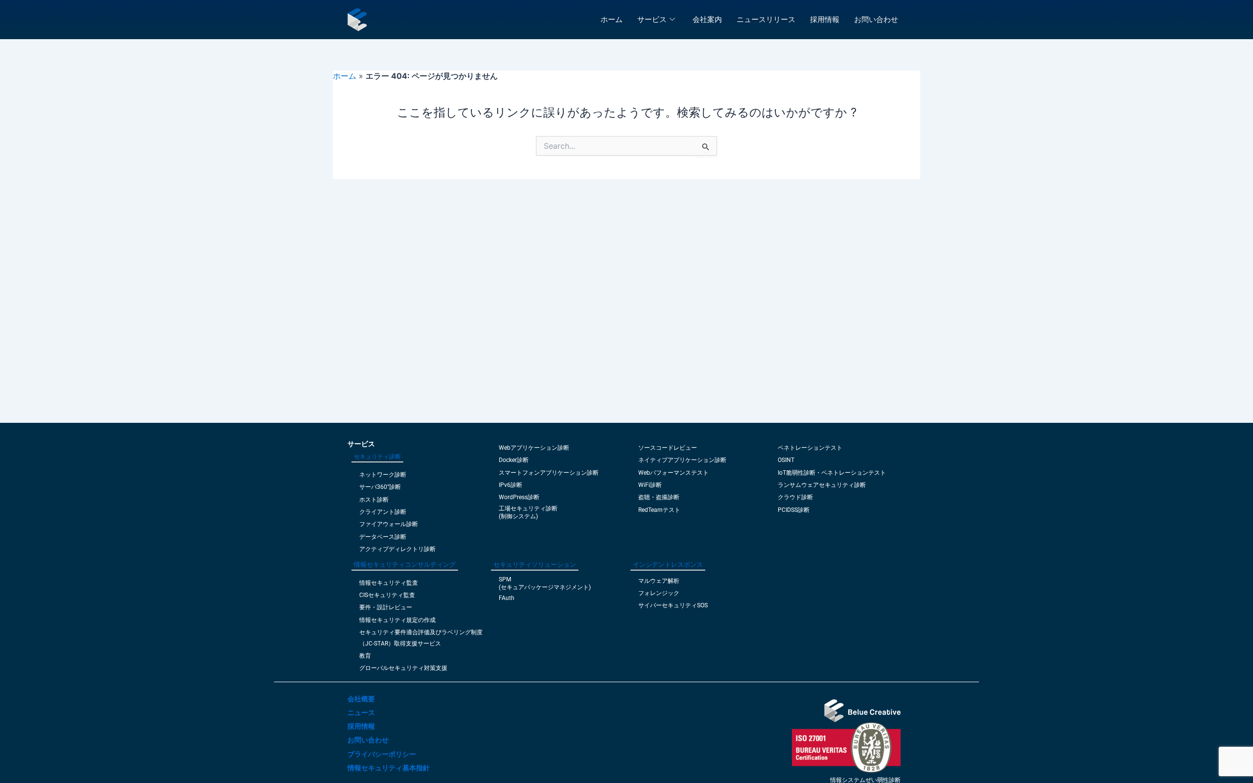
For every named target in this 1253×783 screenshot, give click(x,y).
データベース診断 (382, 536)
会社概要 (361, 699)
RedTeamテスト (659, 510)
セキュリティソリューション (534, 564)
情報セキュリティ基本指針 (389, 768)
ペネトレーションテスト (810, 447)
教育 (365, 655)
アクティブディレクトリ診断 (397, 549)
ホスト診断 (374, 499)
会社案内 (707, 19)
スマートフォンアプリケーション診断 (549, 472)
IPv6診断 (510, 485)
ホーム (612, 19)
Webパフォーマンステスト (673, 472)
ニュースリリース (766, 19)
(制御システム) (518, 516)
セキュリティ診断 (377, 456)
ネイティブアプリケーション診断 (682, 460)
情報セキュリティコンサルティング (405, 564)
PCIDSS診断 (794, 510)
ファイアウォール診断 (388, 524)
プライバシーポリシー (382, 754)
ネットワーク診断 (382, 474)
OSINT (786, 460)
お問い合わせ (876, 19)
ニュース (361, 712)
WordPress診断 (519, 497)
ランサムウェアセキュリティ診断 (822, 485)
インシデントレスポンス (668, 564)
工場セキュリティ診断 (528, 508)
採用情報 (824, 19)
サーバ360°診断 (380, 487)
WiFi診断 (650, 485)
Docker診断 (514, 460)
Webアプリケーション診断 (534, 447)
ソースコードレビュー (667, 447)
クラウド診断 (795, 497)
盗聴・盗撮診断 (658, 497)
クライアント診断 (382, 511)
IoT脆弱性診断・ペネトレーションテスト (832, 472)
